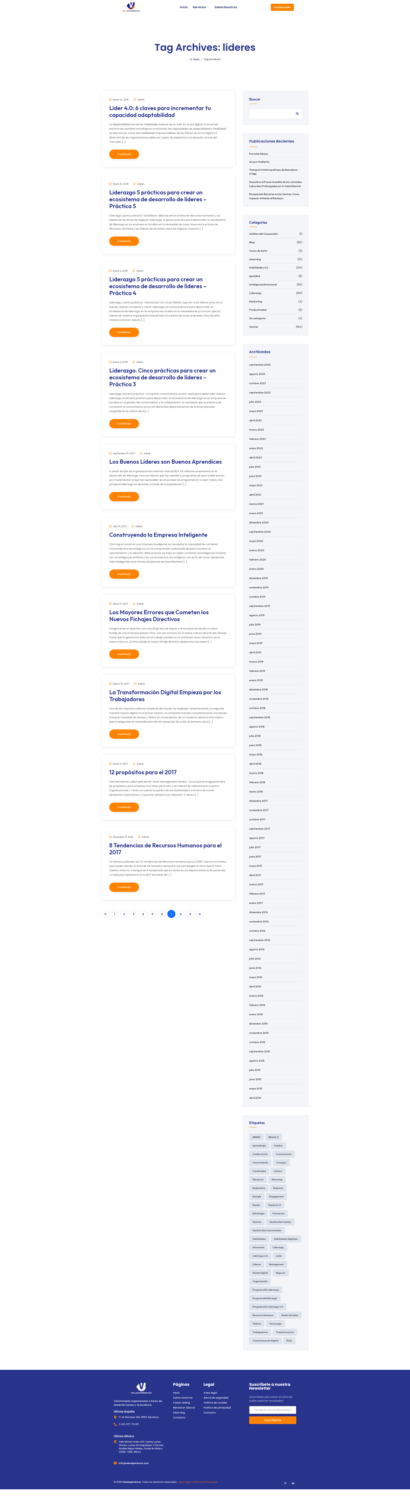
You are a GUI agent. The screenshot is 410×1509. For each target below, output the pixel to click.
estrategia (258, 1213)
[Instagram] (285, 1483)
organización (260, 1281)
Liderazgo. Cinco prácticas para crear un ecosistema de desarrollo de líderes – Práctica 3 (162, 377)
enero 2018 (256, 791)
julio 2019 (255, 624)
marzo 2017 (256, 884)
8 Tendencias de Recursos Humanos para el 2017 (165, 849)
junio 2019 (255, 633)
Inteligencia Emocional (263, 284)
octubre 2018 (257, 708)
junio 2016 (255, 967)
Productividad (257, 309)
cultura (278, 1171)
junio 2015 (255, 1079)
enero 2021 (256, 513)
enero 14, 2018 (120, 183)
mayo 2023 (256, 411)
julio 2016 (255, 958)
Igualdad (254, 276)
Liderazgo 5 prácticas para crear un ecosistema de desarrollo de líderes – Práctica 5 (157, 199)
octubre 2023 (257, 383)
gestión (257, 1222)
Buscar (254, 99)
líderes (257, 1264)
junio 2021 (255, 476)
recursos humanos (263, 1315)
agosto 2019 (257, 615)
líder (279, 1255)
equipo (256, 1205)
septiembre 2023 (260, 392)
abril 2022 (255, 457)
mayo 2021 (255, 485)
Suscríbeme (272, 1420)
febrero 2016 (257, 1005)
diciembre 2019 (258, 578)
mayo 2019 (255, 643)
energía (257, 1196)
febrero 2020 (257, 559)
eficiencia (258, 1179)
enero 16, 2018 (120, 99)
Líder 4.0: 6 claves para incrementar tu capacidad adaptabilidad (160, 111)
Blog (252, 242)
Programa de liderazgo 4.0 (268, 1306)
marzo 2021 (256, 503)
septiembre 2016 (259, 940)
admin (140, 99)
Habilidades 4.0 (258, 267)
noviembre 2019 (259, 587)
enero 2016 (256, 1014)
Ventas (253, 326)
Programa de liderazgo (266, 1289)
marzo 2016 (256, 995)
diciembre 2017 (258, 800)
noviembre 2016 (259, 921)
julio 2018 (255, 735)
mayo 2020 (256, 541)
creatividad (259, 1171)
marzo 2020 (256, 550)
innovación (258, 1247)
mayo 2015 (255, 1088)
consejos (281, 1162)
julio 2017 (255, 847)
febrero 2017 (257, 893)
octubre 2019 (257, 596)
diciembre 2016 (258, 912)
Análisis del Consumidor (263, 233)
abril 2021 (255, 494)
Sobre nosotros (225, 7)
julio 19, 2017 (119, 526)
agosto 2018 (257, 726)
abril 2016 (255, 986)
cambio (278, 1145)
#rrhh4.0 (273, 1137)
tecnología (275, 1323)
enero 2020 (256, 568)
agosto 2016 (257, 949)
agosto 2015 (256, 1060)
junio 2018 (255, 745)
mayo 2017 (255, 865)
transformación (285, 1332)
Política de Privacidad (205, 1482)
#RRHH (256, 1137)
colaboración (260, 1154)
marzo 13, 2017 (120, 683)
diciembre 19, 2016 (122, 836)
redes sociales (290, 1315)
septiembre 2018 (259, 717)
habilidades (259, 1238)
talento (257, 1323)
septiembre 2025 (260, 364)
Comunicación (283, 1154)
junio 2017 (255, 856)
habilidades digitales (286, 1238)
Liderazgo (255, 293)
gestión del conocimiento (267, 1230)
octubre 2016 (257, 930)
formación (278, 1213)
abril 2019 (255, 652)
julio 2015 (254, 1070)
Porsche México (258, 153)
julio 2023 (255, 401)
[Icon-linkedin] (293, 1483)
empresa (278, 1188)
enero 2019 (256, 680)
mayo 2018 (255, 754)
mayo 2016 (255, 977)
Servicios (199, 7)
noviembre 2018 (259, 698)
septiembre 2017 (259, 828)
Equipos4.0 (274, 1205)
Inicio (184, 7)
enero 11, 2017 (120, 763)
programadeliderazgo (265, 1298)
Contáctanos (282, 7)
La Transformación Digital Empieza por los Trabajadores (165, 695)
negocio (280, 1272)
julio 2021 (255, 466)
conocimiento (260, 1162)
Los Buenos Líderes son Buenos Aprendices (165, 461)
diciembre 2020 (259, 522)
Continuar (124, 154)
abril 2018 (255, 763)
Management (276, 1264)
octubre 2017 (257, 819)
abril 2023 (255, 420)
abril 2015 (255, 1097)
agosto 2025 (257, 374)
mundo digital (260, 1272)
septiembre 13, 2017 (123, 453)
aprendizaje (259, 1145)
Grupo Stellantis (259, 161)
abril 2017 (255, 875)
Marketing (255, 301)
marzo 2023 (256, 429)
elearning (255, 259)
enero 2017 (256, 903)
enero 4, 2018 (120, 270)
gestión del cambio (280, 1222)
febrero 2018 (257, 782)
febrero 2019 (257, 670)
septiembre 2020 (260, 531)
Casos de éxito (258, 250)
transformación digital (265, 1340)
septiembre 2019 (259, 606)
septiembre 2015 (259, 1051)
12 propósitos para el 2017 (143, 772)
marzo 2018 (256, 773)
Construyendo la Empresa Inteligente (158, 534)
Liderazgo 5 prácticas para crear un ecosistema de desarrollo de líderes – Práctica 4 (157, 286)
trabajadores (260, 1332)
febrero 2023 (257, 438)
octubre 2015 (257, 1042)
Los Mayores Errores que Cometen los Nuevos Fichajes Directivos (159, 615)
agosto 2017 (257, 838)
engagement (276, 1196)
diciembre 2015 (258, 1023)
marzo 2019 (256, 661)
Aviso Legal (184, 1482)
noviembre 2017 (259, 810)
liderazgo (278, 1247)
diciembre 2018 (258, 689)
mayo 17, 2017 (120, 603)
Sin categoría (257, 318)
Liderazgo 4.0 (260, 1255)
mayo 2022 (256, 448)
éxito (289, 1340)
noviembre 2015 (258, 1032)
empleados (259, 1188)
